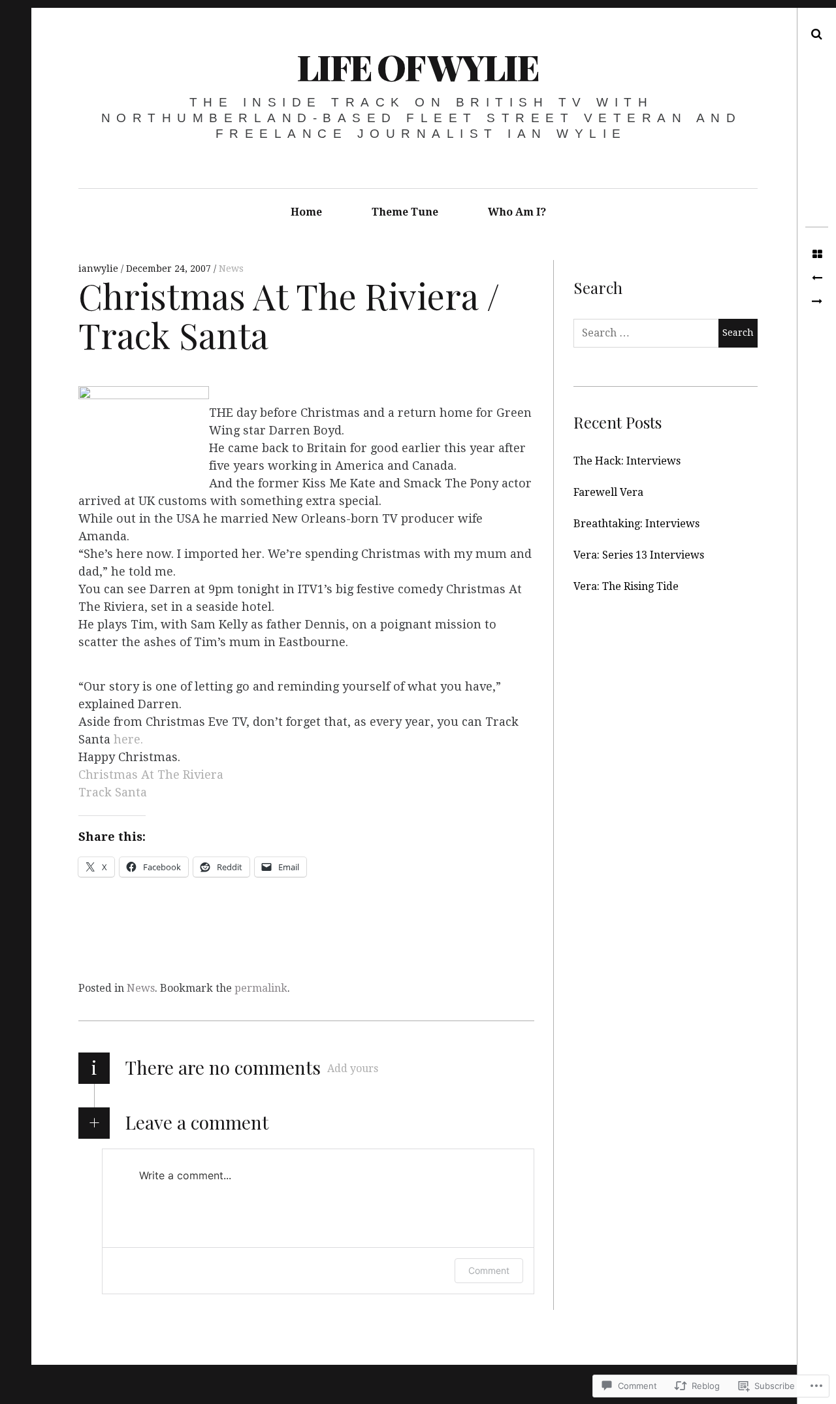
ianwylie (99, 268)
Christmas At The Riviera (150, 774)
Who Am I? (517, 212)
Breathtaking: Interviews (636, 523)
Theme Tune (405, 212)
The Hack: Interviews (627, 461)
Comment (488, 1270)
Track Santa (112, 792)
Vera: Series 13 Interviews (638, 555)
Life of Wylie (417, 66)
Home (306, 212)
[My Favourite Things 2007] (816, 302)
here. (128, 739)
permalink (260, 988)
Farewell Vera (608, 492)
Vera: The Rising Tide (626, 586)
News (231, 268)
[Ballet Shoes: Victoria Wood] (816, 278)
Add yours (352, 1068)
